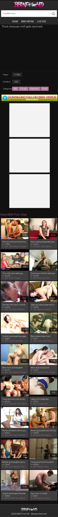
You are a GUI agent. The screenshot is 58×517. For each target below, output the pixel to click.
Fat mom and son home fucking (14, 242)
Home (15, 21)
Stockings (13, 309)
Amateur (37, 246)
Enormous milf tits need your (43, 273)
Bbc (46, 404)
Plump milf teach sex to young (14, 430)
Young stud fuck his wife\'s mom (43, 462)
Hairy (40, 341)
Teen (46, 372)
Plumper (21, 435)
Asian (11, 341)
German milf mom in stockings (14, 305)
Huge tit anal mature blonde (13, 493)
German (47, 309)
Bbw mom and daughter (12, 368)
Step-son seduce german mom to (43, 305)
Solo (11, 278)
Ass (17, 498)
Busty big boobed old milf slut (43, 430)
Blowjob (12, 404)
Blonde (8, 498)
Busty (39, 278)
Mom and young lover (40, 368)
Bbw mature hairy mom (41, 336)
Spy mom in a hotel (39, 493)
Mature (16, 246)
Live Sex (41, 21)
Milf (15, 89)
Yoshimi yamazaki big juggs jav (14, 336)
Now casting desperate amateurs (43, 242)
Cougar (23, 89)
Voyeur (47, 498)
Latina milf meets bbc (40, 399)
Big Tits (46, 278)
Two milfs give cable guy (12, 273)
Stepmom (34, 89)
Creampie (18, 341)
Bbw (6, 246)
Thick (44, 89)
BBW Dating (27, 21)
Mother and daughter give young (14, 462)
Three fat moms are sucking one (14, 399)
